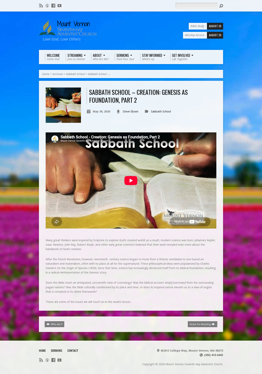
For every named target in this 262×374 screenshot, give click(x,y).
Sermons (57, 74)
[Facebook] (53, 5)
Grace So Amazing (200, 324)
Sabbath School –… (99, 74)
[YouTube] (59, 5)
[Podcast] (47, 5)
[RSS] (41, 5)
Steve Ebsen (130, 111)
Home (45, 74)
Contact (72, 350)
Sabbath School (75, 74)
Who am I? (56, 324)
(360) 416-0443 (213, 355)
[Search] (221, 6)
